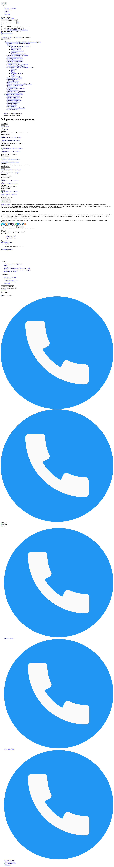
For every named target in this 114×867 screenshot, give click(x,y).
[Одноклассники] (6, 224)
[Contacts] (5, 3)
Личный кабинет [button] (5, 17)
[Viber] (13, 224)
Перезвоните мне (6, 241)
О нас (5, 12)
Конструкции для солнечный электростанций (17, 268)
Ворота (6, 265)
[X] (11, 224)
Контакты (7, 14)
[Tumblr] (20, 224)
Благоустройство (9, 267)
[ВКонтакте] (4, 224)
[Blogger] (25, 224)
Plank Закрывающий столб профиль (11, 151)
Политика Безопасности (11, 280)
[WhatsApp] (16, 224)
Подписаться (20, 227)
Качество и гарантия (10, 8)
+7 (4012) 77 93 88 (12, 30)
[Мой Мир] (18, 224)
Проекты (6, 11)
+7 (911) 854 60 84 (23, 30)
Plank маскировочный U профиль (10, 173)
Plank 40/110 (4, 129)
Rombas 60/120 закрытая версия (10, 162)
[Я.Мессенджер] (2, 224)
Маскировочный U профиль (9, 194)
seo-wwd (3, 289)
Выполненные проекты (10, 271)
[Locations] (2, 3)
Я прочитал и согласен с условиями (19, 229)
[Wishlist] (3, 125)
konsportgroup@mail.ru (7, 249)
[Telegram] (9, 224)
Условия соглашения (15, 229)
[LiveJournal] (23, 224)
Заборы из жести (5, 204)
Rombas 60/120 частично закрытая (10, 140)
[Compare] (4, 125)
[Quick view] (1, 125)
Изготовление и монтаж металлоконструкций (17, 270)
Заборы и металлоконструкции (13, 113)
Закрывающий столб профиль (9, 183)
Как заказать (7, 9)
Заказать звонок (26, 37)
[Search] (17, 22)
